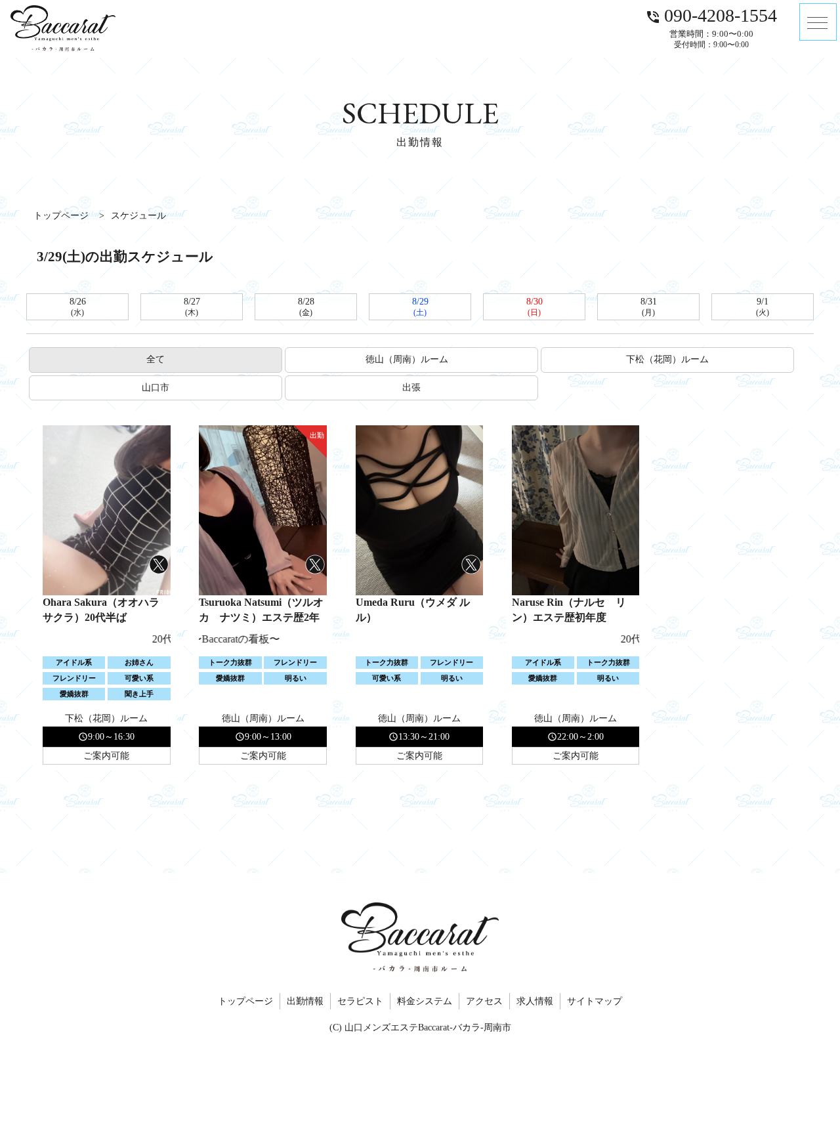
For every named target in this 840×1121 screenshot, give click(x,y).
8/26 (78, 307)
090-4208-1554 (711, 15)
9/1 (762, 307)
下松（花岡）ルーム (667, 359)
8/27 (192, 307)
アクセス (484, 1001)
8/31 (648, 307)
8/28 (306, 307)
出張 (411, 387)
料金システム (424, 1001)
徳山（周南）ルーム (411, 359)
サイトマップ (594, 1001)
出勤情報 (305, 1001)
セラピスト (360, 1001)
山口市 (155, 387)
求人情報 (534, 1001)
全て (155, 359)
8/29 (420, 307)
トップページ (245, 1001)
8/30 (534, 307)
